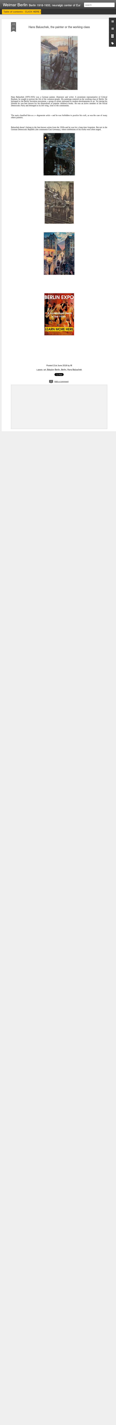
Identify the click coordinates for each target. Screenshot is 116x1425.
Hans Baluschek (74, 369)
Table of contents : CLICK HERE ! (22, 11)
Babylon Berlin (53, 369)
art (45, 369)
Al (71, 365)
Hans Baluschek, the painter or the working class (59, 27)
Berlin (63, 369)
